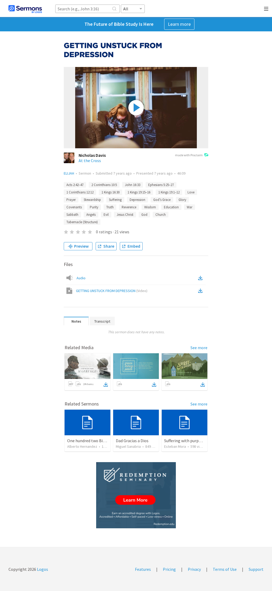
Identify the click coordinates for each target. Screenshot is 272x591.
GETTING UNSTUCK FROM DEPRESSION (111, 290)
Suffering (115, 199)
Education (171, 207)
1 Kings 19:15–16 (139, 192)
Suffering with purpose (184, 440)
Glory (182, 199)
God (144, 214)
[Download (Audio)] (201, 278)
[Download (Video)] (201, 291)
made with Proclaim (189, 155)
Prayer (71, 199)
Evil (106, 214)
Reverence (129, 207)
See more (198, 347)
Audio (81, 278)
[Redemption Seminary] (136, 495)
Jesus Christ (125, 214)
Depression (137, 199)
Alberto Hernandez (82, 446)
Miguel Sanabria (128, 446)
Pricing (169, 569)
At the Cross (90, 160)
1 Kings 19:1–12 (169, 192)
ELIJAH (69, 173)
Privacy (194, 569)
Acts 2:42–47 (74, 185)
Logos (42, 569)
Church (160, 214)
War (189, 207)
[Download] (106, 384)
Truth (110, 207)
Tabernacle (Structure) (82, 222)
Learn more (179, 24)
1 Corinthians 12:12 (80, 192)
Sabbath (72, 214)
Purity (94, 207)
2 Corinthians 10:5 (104, 185)
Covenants (74, 207)
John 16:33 (132, 185)
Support (256, 569)
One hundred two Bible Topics (94, 440)
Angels (91, 214)
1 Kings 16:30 (110, 192)
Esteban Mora (175, 446)
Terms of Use (225, 569)
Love (191, 192)
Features (143, 569)
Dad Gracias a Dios (132, 440)
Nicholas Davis (92, 155)
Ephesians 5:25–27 (161, 185)
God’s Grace (162, 199)
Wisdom (150, 207)
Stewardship (92, 199)
